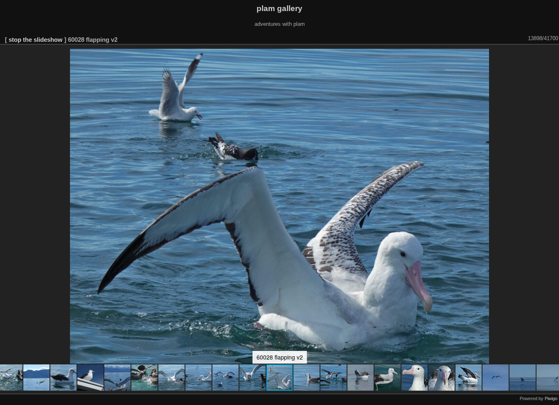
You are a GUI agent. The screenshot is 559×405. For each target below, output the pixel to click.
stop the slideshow (36, 39)
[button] (36, 377)
